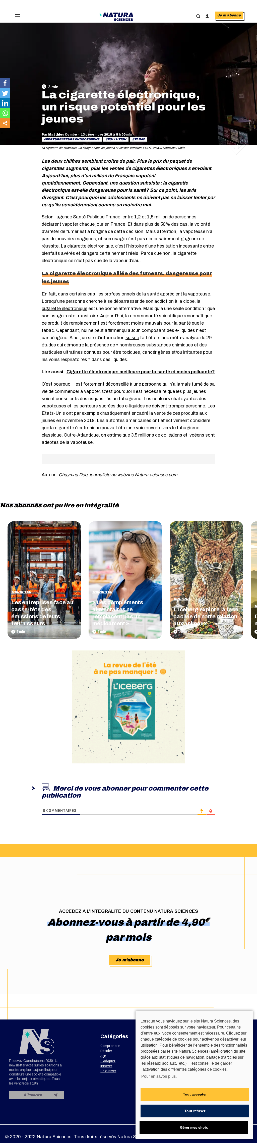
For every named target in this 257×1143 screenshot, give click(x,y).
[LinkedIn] (5, 103)
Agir (103, 1055)
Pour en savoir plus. (159, 1076)
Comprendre (110, 1045)
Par (59, 134)
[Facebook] (5, 83)
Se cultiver (108, 1070)
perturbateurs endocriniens (72, 139)
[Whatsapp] (5, 113)
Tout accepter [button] (195, 1094)
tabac (139, 139)
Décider (106, 1050)
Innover (106, 1065)
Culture (181, 599)
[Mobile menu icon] (18, 16)
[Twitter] (5, 93)
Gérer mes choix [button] (194, 1127)
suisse (132, 337)
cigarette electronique (64, 308)
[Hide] (2, 133)
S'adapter (21, 592)
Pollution (116, 139)
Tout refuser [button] (194, 1111)
